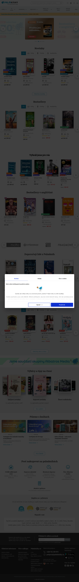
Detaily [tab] (39, 278)
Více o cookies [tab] (63, 278)
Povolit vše (62, 304)
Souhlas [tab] (16, 278)
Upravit (38, 304)
